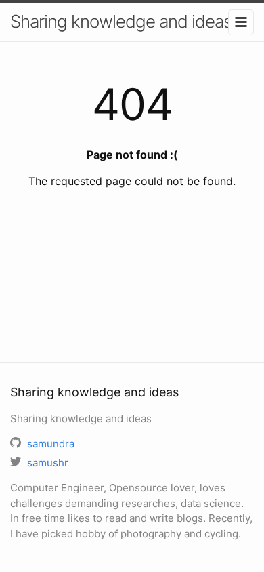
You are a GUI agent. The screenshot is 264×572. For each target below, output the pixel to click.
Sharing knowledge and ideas (121, 21)
